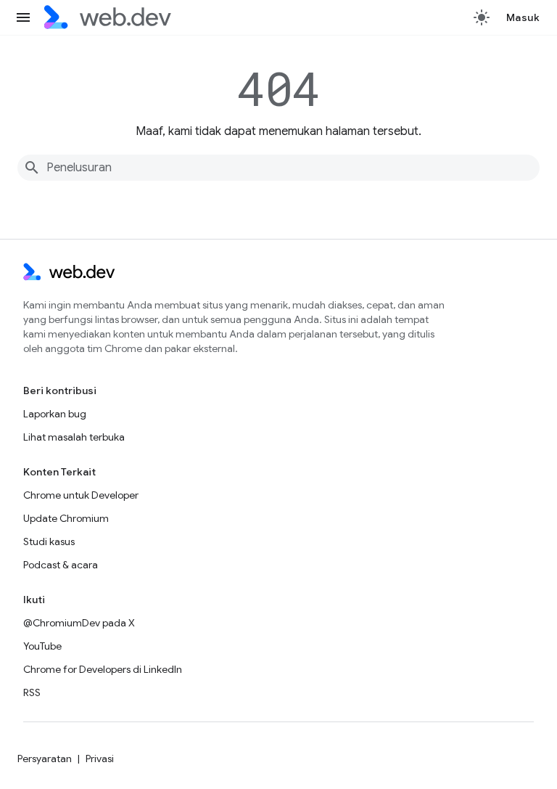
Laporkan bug (54, 413)
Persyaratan (44, 758)
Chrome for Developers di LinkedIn (102, 669)
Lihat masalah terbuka (74, 436)
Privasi (100, 758)
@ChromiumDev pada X (79, 622)
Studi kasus (49, 541)
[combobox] (278, 168)
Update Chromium (66, 518)
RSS (32, 692)
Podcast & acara (60, 564)
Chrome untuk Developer (81, 495)
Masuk (523, 17)
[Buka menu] (23, 17)
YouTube (42, 646)
